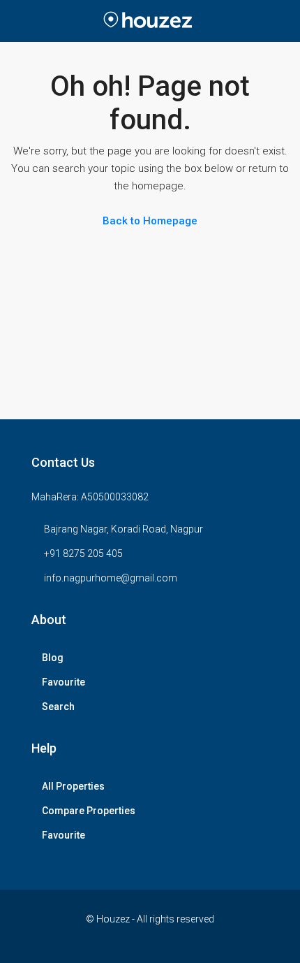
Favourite (63, 682)
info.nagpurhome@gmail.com (110, 578)
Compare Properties (88, 810)
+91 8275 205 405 (83, 553)
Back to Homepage (150, 221)
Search (58, 706)
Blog (52, 657)
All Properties (73, 786)
